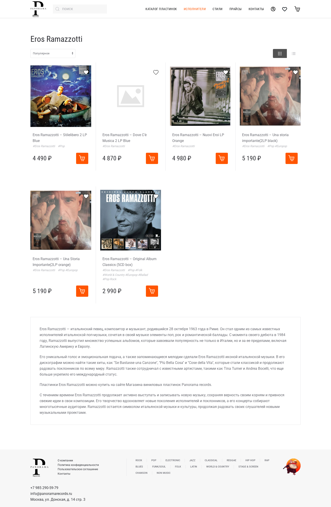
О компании (65, 460)
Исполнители (195, 9)
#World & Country (113, 275)
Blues (139, 466)
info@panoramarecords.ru (51, 494)
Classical (211, 460)
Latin (193, 466)
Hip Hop (250, 460)
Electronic (173, 460)
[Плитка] (280, 53)
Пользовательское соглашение (78, 469)
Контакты (256, 9)
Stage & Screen (248, 466)
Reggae (231, 460)
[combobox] (80, 8)
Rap (267, 460)
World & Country (217, 466)
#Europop (281, 146)
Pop (153, 460)
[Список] (294, 53)
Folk (178, 466)
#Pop (61, 146)
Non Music (163, 473)
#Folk (138, 270)
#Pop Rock (109, 279)
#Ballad (143, 275)
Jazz (192, 460)
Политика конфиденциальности (78, 465)
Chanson (141, 473)
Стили (218, 9)
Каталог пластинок (161, 9)
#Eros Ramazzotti (44, 146)
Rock (139, 460)
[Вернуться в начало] (38, 9)
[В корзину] (82, 158)
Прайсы (235, 9)
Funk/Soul (159, 466)
